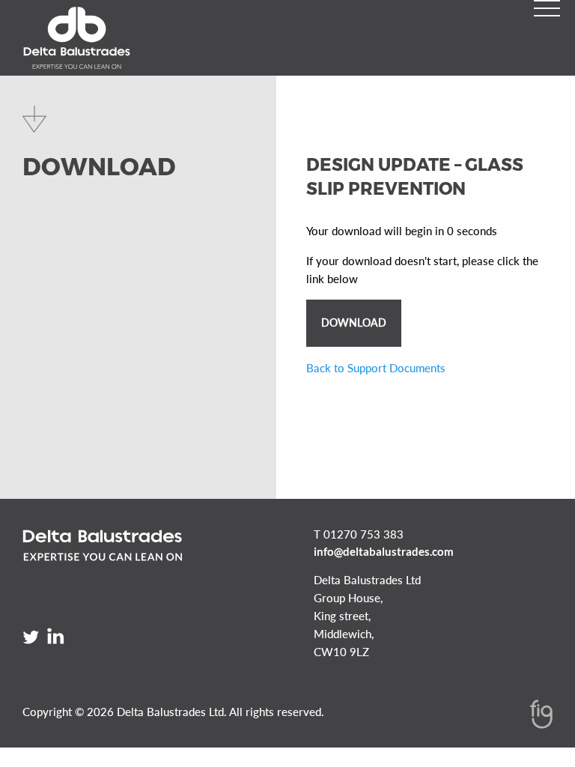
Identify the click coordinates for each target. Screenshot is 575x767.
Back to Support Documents (375, 368)
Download (353, 322)
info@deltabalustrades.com (384, 551)
